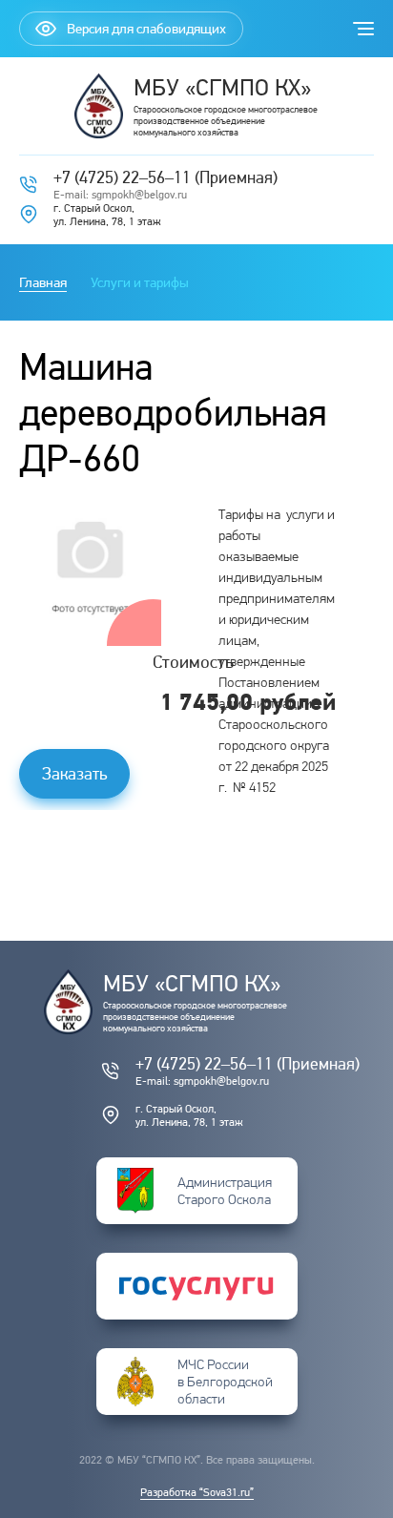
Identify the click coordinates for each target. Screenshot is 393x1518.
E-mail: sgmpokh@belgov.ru (120, 194)
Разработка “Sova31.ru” (197, 1492)
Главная (43, 282)
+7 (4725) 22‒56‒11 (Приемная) (165, 177)
